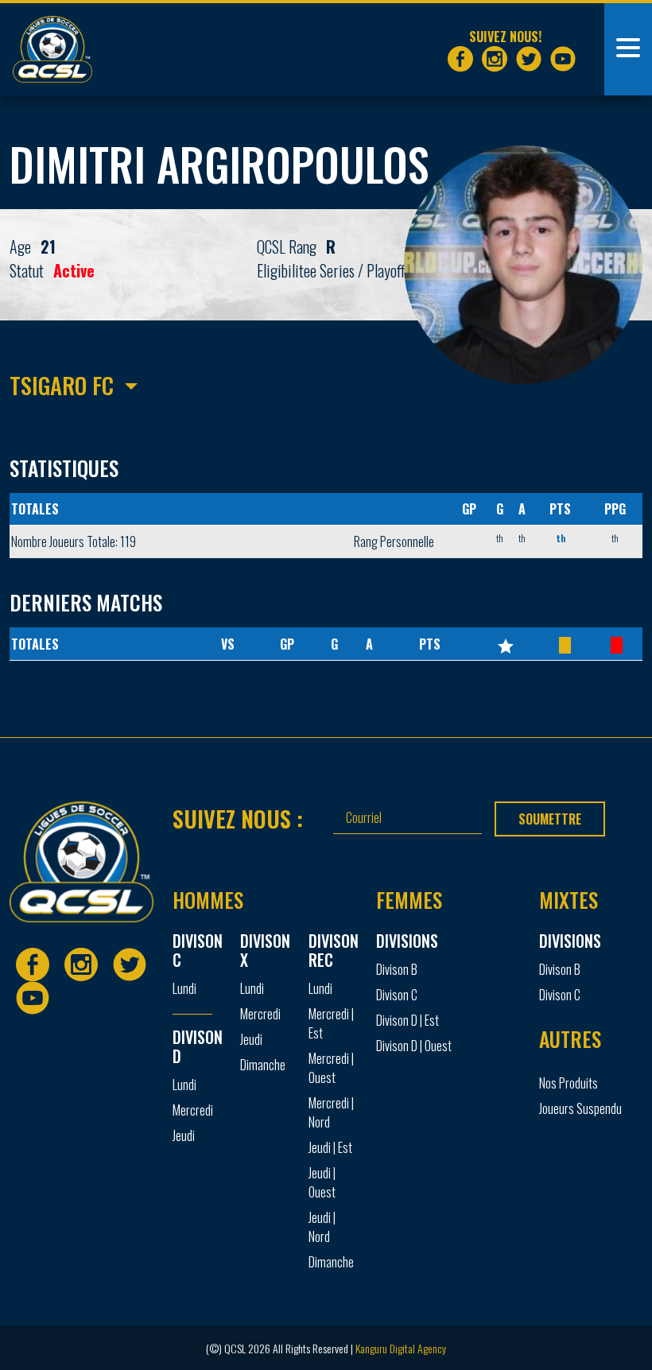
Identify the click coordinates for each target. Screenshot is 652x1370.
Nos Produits (568, 1083)
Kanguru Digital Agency (400, 1348)
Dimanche (262, 1064)
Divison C (396, 994)
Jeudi (184, 1135)
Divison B (396, 969)
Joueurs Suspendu (580, 1108)
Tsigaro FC (62, 385)
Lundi (184, 988)
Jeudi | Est (330, 1147)
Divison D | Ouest (414, 1045)
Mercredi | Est (331, 1023)
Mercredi (193, 1110)
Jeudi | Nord (322, 1227)
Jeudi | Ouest (322, 1182)
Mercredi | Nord (331, 1112)
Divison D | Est (407, 1020)
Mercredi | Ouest (331, 1068)
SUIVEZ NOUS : (238, 818)
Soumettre (549, 819)
